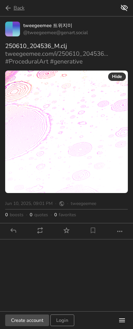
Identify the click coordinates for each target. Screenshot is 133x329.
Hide (117, 76)
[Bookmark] (93, 230)
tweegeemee (83, 204)
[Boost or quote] (40, 230)
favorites (65, 215)
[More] (120, 231)
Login (62, 320)
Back (19, 8)
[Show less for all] (124, 7)
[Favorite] (66, 230)
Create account (27, 320)
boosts (14, 215)
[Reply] (13, 230)
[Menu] (122, 320)
